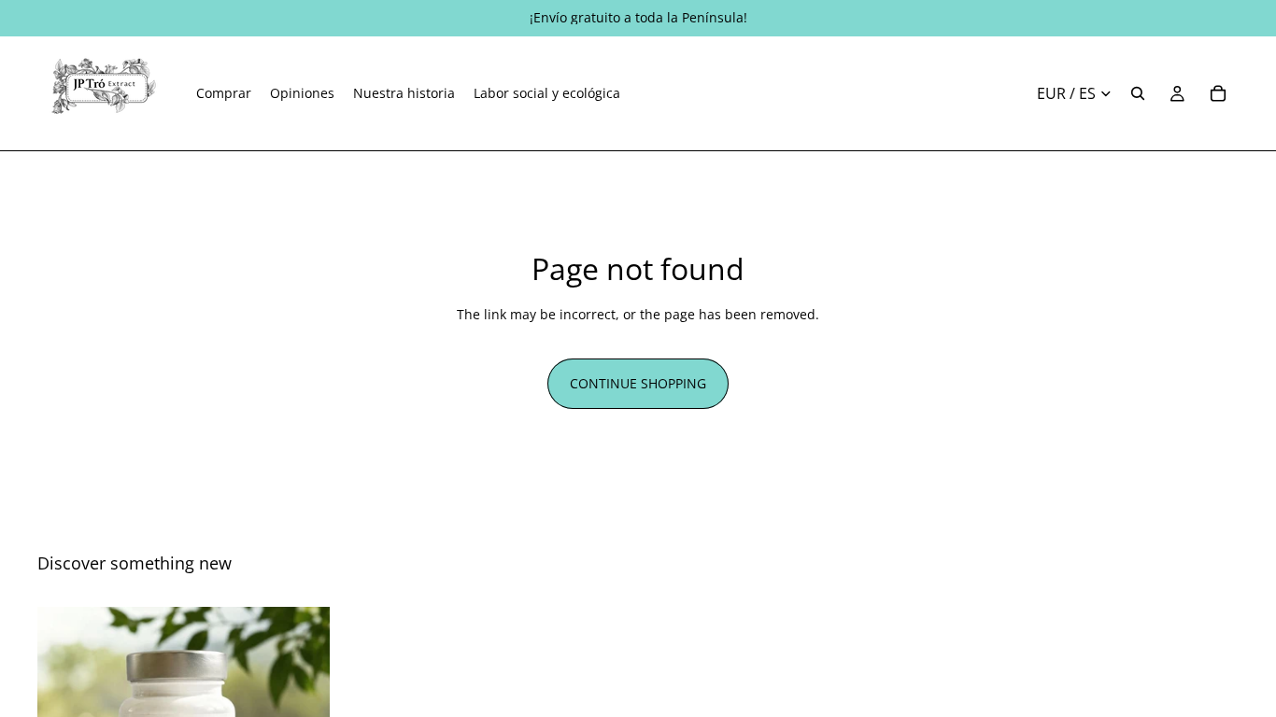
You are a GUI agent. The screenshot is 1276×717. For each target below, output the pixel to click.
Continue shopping (638, 383)
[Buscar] (1137, 93)
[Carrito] (1218, 93)
